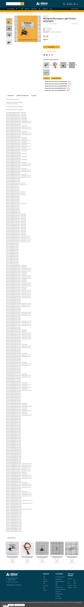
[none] (27, 28)
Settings (4, 605)
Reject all (11, 605)
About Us (27, 8)
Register (71, 4)
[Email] (47, 55)
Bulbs (56, 585)
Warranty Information (22, 95)
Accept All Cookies (19, 605)
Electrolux (70, 585)
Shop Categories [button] (11, 8)
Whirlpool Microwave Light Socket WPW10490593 (27, 557)
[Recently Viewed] (64, 4)
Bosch (74, 583)
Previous (9, 16)
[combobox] (15, 3)
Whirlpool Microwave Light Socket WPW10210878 (12, 557)
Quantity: (45, 39)
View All (75, 587)
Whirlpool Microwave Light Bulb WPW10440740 (57, 557)
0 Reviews (33, 95)
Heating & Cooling (59, 593)
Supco (74, 585)
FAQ (39, 8)
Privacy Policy (18, 584)
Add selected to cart (56, 78)
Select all (46, 78)
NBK (74, 580)
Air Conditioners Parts (60, 577)
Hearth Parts (58, 591)
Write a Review (75, 23)
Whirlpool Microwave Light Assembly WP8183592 (42, 557)
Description (11, 95)
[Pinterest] (52, 55)
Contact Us (45, 8)
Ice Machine (57, 596)
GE (68, 580)
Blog (51, 8)
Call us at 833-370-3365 (12, 582)
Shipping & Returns (11, 584)
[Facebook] (44, 55)
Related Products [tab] (12, 537)
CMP (69, 583)
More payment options (51, 51)
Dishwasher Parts (59, 587)
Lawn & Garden (58, 598)
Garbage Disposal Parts (60, 589)
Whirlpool (70, 578)
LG (74, 578)
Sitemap (45, 590)
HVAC (22, 8)
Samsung (70, 587)
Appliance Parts (58, 579)
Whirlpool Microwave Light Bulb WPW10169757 (72, 557)
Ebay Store (33, 8)
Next (9, 47)
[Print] (49, 55)
